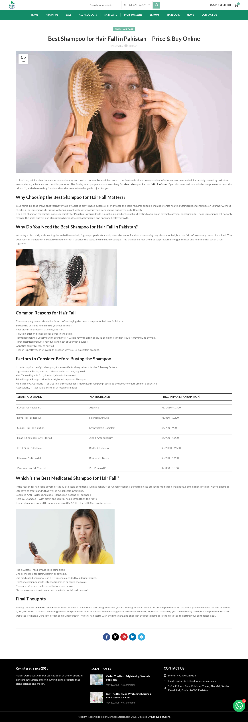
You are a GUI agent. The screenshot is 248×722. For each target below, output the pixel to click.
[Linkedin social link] (132, 637)
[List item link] (198, 676)
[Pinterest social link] (124, 637)
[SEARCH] (156, 5)
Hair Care (127, 29)
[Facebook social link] (106, 637)
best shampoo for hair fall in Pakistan (146, 184)
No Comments (128, 685)
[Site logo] (12, 4)
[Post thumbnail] (96, 680)
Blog (118, 29)
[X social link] (115, 637)
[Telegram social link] (141, 637)
